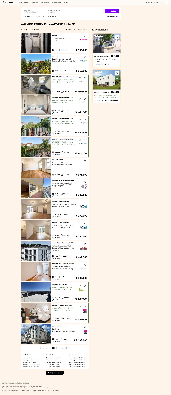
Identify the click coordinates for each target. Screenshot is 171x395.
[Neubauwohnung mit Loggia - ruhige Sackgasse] (55, 188)
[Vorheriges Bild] (24, 43)
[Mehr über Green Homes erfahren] (80, 78)
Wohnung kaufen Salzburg (53, 362)
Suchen (113, 11)
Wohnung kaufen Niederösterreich (31, 364)
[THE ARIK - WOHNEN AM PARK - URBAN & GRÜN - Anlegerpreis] (54, 126)
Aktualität (81, 29)
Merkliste (35, 2)
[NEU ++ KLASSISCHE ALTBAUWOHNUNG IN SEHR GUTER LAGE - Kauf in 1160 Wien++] (55, 168)
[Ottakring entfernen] (49, 12)
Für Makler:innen (153, 2)
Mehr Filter (112, 16)
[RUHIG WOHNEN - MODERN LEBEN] (55, 43)
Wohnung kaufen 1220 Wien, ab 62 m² (78, 364)
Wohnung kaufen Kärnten (30, 362)
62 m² (40, 16)
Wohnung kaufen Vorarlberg (54, 364)
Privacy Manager (55, 390)
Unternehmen (45, 2)
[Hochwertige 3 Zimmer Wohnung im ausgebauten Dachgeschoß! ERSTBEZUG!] (54, 84)
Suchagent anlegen (54, 373)
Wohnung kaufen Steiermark (54, 358)
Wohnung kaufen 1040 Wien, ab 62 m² (78, 366)
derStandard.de (6, 390)
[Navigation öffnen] (167, 2)
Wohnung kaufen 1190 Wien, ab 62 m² (78, 362)
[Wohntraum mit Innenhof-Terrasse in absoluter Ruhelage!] (55, 271)
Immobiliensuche (24, 2)
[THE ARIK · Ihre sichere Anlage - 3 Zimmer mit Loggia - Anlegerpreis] (54, 105)
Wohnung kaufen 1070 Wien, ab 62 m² (78, 358)
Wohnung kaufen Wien (29, 358)
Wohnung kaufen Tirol (52, 360)
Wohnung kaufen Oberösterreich (31, 366)
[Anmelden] (162, 2)
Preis (28, 16)
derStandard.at (14, 390)
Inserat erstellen (57, 2)
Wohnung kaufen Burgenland (31, 360)
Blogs (66, 2)
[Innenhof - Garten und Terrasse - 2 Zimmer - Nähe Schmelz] (55, 209)
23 (66, 348)
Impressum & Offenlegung (29, 390)
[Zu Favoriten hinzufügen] (85, 36)
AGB (47, 390)
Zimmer (52, 16)
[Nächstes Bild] (47, 43)
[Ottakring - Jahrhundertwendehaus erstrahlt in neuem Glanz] (55, 334)
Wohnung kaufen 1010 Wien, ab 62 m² (78, 360)
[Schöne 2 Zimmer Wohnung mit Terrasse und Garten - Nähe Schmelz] (55, 230)
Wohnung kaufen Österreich (54, 366)
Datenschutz (41, 390)
